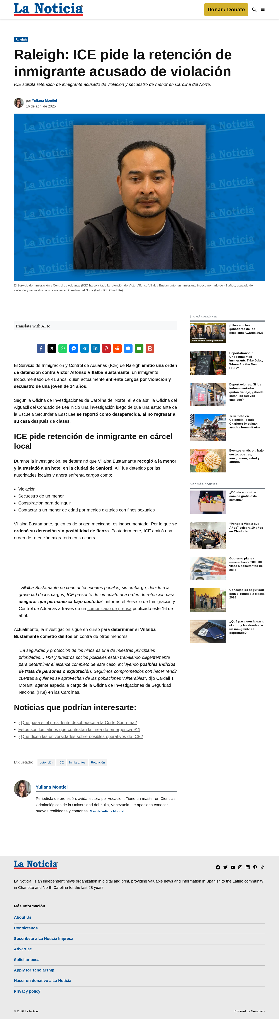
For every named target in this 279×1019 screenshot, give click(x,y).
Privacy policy (27, 991)
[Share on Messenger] (73, 348)
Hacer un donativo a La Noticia (42, 980)
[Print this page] (150, 348)
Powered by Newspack (249, 1011)
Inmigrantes (77, 762)
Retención (98, 762)
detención (46, 762)
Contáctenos (26, 928)
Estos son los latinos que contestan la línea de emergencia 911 (79, 729)
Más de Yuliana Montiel (107, 811)
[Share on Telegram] (84, 348)
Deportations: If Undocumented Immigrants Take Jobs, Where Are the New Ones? (246, 360)
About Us (22, 917)
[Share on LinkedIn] (95, 348)
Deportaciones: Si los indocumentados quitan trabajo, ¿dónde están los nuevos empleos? (246, 392)
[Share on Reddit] (117, 348)
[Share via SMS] (128, 348)
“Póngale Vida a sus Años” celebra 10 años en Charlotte (246, 527)
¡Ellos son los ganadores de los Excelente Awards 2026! (247, 328)
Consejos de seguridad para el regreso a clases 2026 (247, 593)
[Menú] (263, 9)
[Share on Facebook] (41, 348)
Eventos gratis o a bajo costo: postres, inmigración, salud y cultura (246, 456)
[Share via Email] (139, 348)
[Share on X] (52, 348)
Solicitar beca (26, 960)
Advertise (23, 949)
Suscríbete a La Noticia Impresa (43, 938)
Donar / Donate (226, 9)
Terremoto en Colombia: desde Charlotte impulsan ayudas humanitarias (244, 421)
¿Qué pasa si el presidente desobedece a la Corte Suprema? (77, 722)
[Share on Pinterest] (106, 348)
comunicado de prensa (109, 608)
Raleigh (21, 39)
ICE (61, 762)
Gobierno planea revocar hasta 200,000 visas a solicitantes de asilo (246, 564)
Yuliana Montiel (44, 100)
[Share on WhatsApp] (62, 348)
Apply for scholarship (34, 970)
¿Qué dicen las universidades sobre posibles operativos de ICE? (80, 736)
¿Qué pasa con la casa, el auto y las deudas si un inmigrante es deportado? (246, 627)
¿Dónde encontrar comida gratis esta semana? (243, 496)
